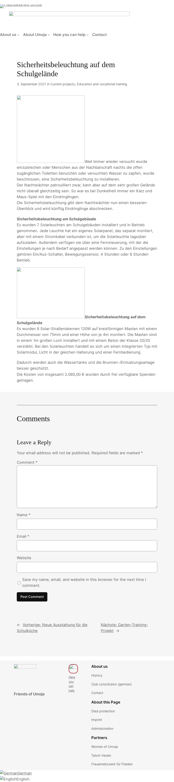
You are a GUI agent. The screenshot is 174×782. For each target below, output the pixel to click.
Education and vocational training (102, 84)
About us (8, 34)
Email (23, 536)
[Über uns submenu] (18, 34)
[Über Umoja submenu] (49, 34)
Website (24, 558)
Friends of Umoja (29, 694)
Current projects (63, 84)
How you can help (69, 34)
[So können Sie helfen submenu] (87, 34)
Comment (27, 462)
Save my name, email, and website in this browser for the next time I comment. (84, 582)
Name (23, 515)
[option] (16, 773)
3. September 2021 (31, 84)
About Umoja (35, 34)
